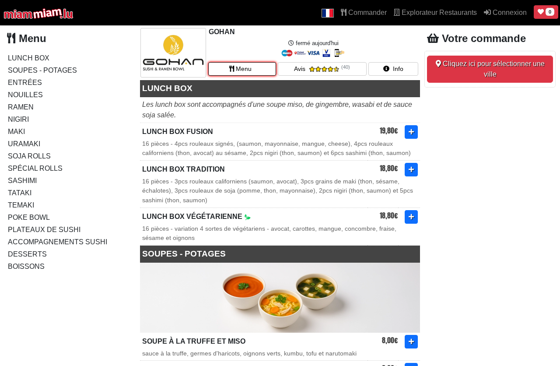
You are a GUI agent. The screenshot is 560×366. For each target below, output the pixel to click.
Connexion (509, 12)
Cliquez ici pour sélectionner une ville (493, 69)
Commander (366, 12)
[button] (327, 12)
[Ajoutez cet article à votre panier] (411, 132)
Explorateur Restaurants (438, 12)
